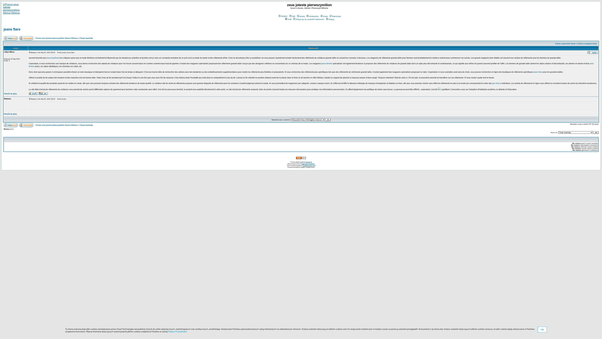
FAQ (293, 16)
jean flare (496, 83)
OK (542, 329)
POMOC (284, 16)
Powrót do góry (10, 94)
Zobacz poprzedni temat (565, 44)
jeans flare (12, 29)
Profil (289, 19)
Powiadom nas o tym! (309, 165)
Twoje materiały (86, 38)
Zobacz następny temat (587, 44)
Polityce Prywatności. (177, 331)
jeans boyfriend (53, 58)
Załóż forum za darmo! (308, 164)
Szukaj (302, 16)
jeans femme (326, 63)
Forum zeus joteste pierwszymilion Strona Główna (56, 38)
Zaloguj (331, 19)
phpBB (302, 167)
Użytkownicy (314, 16)
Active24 (297, 167)
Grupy (325, 16)
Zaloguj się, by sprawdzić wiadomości (310, 19)
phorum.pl (309, 162)
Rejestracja (336, 16)
